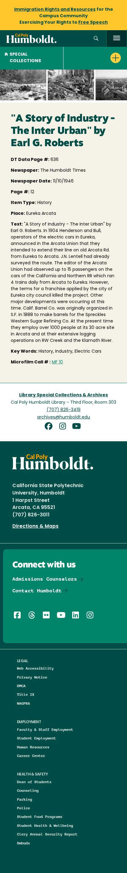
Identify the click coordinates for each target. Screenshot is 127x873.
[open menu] (116, 38)
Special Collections (25, 57)
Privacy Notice (32, 677)
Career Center (31, 755)
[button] (96, 38)
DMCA (21, 685)
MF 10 (57, 362)
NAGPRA (23, 703)
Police (23, 808)
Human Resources (33, 747)
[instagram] (65, 427)
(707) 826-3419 (63, 410)
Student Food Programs (39, 816)
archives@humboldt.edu (63, 417)
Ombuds (23, 843)
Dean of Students (34, 781)
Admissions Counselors (44, 579)
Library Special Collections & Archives (63, 395)
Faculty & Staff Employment (45, 729)
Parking (24, 799)
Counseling (28, 790)
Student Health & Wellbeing (45, 825)
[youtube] (78, 427)
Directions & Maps (35, 526)
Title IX (25, 694)
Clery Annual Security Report (47, 834)
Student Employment (36, 738)
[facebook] (50, 427)
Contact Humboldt (37, 591)
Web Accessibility (35, 668)
